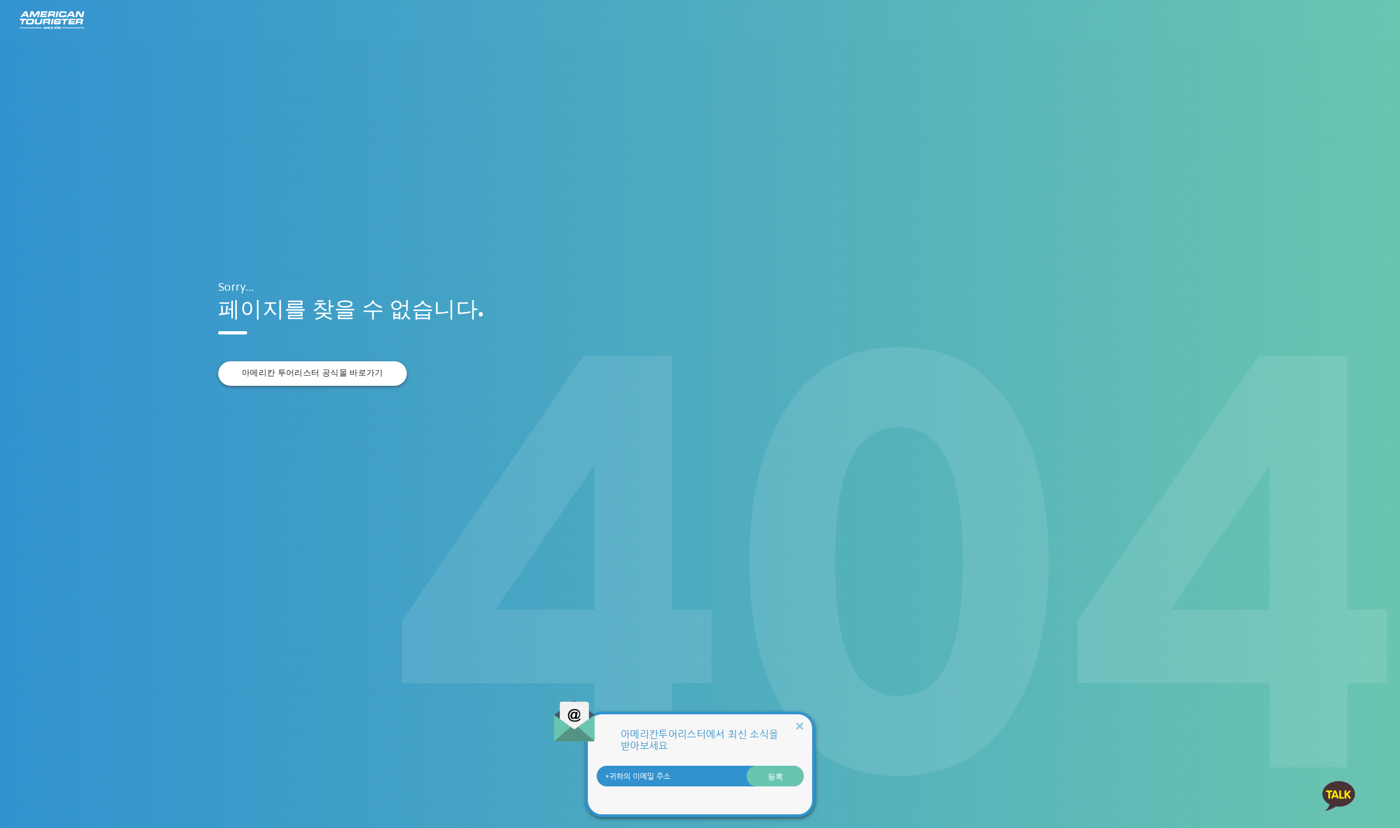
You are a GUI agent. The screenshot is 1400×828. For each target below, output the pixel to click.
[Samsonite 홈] (52, 20)
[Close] (799, 726)
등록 (775, 776)
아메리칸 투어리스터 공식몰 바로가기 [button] (312, 373)
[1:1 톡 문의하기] (1338, 795)
